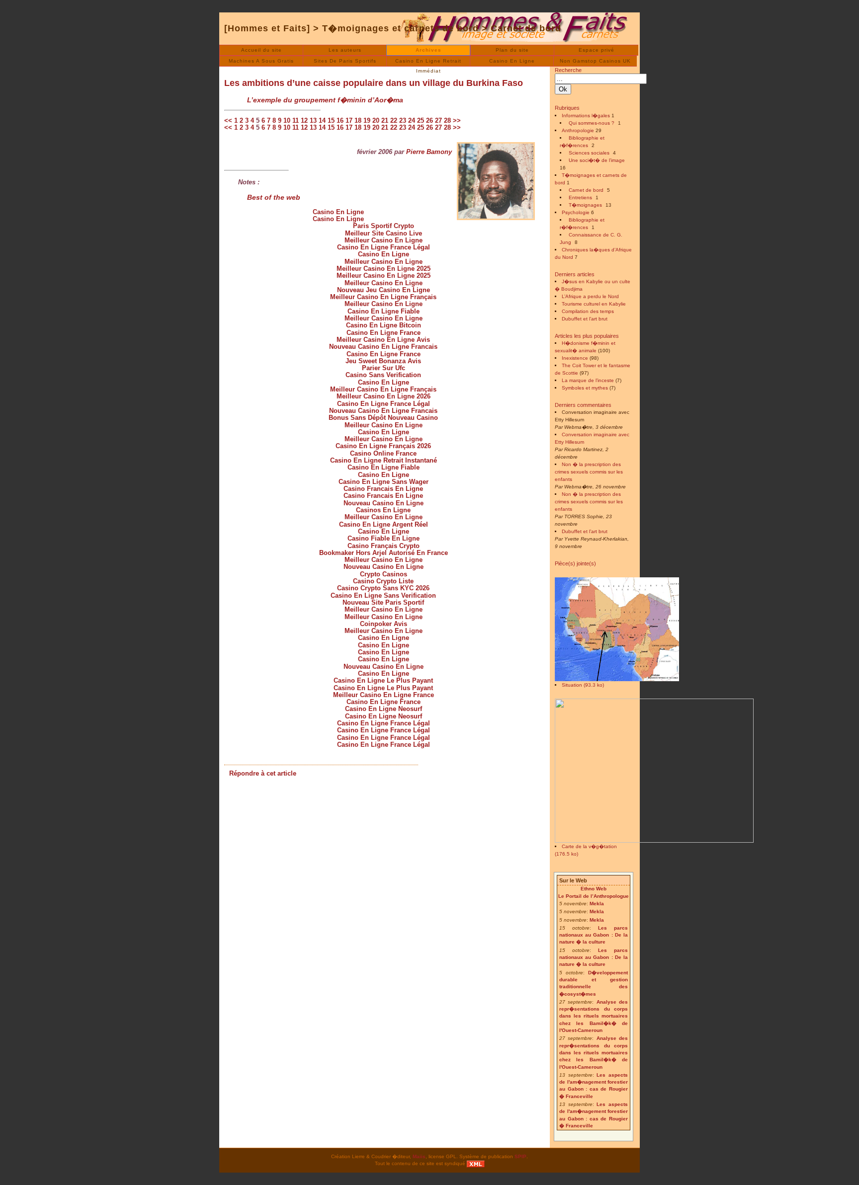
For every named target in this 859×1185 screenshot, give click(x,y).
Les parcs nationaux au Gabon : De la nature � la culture (593, 935)
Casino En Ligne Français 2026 (383, 446)
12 (304, 120)
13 (313, 120)
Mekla (597, 903)
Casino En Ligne (512, 61)
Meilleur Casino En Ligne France (383, 695)
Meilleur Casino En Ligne (383, 240)
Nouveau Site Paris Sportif (383, 602)
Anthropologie (578, 130)
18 (357, 120)
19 (366, 120)
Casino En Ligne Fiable (383, 311)
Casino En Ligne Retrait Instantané (383, 460)
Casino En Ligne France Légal (383, 247)
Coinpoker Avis (383, 624)
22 (393, 120)
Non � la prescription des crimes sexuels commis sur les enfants (589, 472)
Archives (428, 50)
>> (457, 120)
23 (402, 120)
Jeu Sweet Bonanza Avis (383, 361)
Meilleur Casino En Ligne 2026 (383, 396)
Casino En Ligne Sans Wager (384, 481)
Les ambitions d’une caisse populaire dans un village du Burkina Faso (373, 83)
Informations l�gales (586, 115)
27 (438, 120)
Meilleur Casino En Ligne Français (383, 297)
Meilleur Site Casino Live (383, 233)
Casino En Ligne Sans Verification (383, 595)
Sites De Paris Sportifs (345, 61)
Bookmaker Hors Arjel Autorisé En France (383, 552)
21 (384, 120)
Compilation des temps (588, 311)
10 (286, 120)
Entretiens (580, 197)
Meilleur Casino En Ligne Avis (383, 339)
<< (228, 120)
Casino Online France (383, 453)
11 (295, 120)
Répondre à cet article (262, 773)
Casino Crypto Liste (383, 581)
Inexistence (575, 358)
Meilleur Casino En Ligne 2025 (383, 268)
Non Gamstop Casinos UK (595, 61)
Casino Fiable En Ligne (383, 538)
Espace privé (596, 50)
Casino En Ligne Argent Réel (383, 524)
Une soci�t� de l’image (597, 160)
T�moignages (585, 205)
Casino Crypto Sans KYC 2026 (383, 588)
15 (331, 120)
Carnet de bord (526, 28)
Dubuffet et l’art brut (584, 318)
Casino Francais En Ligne (383, 488)
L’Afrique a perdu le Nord (590, 296)
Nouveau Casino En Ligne (384, 503)
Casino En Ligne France (383, 332)
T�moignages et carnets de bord (400, 28)
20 (375, 120)
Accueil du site (261, 50)
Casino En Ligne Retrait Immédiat (428, 62)
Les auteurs (345, 50)
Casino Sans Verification (383, 375)
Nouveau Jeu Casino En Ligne (383, 290)
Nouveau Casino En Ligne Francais (383, 346)
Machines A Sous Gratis (261, 61)
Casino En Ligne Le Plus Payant (383, 680)
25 (420, 120)
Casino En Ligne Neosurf (383, 708)
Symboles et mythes (585, 388)
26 (429, 120)
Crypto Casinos (383, 574)
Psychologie (576, 212)
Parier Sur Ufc (383, 368)
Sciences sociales (589, 153)
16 (340, 120)
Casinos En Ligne (383, 510)
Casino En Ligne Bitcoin (383, 325)
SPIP (520, 1156)
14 (322, 120)
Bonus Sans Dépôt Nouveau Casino (383, 417)
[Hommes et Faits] (267, 28)
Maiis (419, 1156)
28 (447, 120)
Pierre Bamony (429, 152)
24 (411, 120)
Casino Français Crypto (383, 546)
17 (348, 120)
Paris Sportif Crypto (383, 226)
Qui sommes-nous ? (591, 123)
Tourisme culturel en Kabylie (594, 304)
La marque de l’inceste (588, 380)
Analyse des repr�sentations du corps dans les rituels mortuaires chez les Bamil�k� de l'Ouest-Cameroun (593, 1016)
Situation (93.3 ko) (583, 685)
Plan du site (512, 50)
